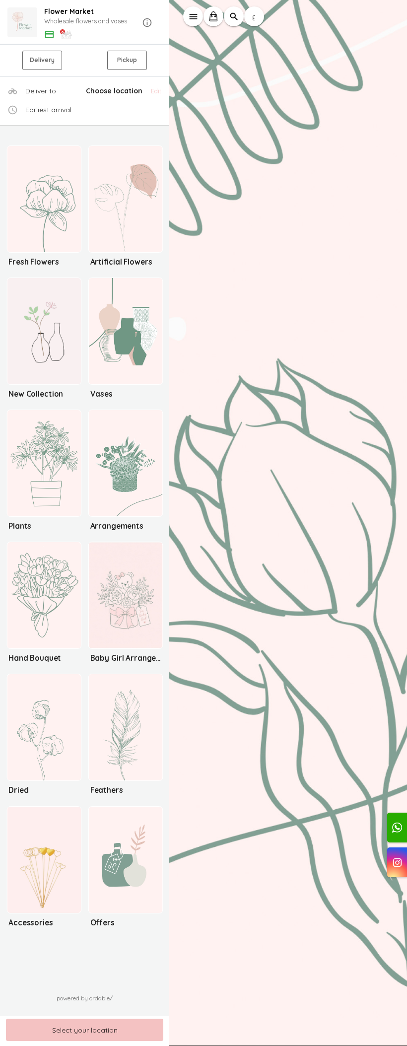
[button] (85, 22)
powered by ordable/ (85, 998)
